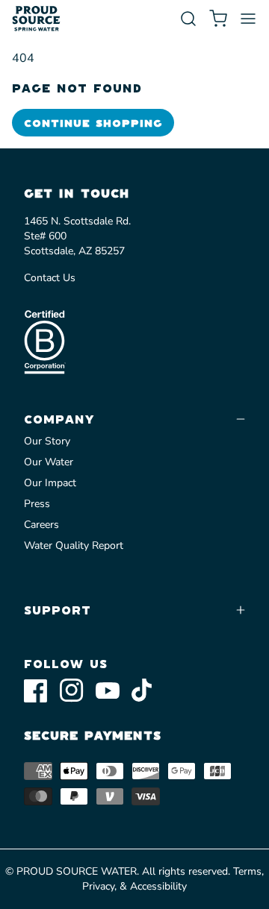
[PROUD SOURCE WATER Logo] (36, 18)
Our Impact (50, 483)
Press (37, 504)
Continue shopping (93, 122)
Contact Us (49, 278)
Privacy (98, 886)
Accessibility (158, 886)
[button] (188, 19)
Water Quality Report (73, 545)
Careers (41, 525)
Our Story (47, 441)
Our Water (48, 462)
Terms (247, 871)
